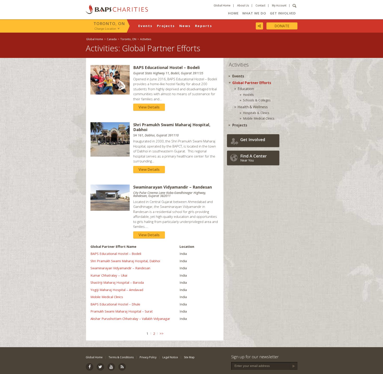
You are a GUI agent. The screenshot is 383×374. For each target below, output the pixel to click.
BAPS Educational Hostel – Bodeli (115, 253)
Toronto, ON (109, 23)
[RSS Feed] (122, 367)
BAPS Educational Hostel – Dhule (115, 304)
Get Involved (283, 13)
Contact (260, 5)
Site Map (189, 357)
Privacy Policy (148, 357)
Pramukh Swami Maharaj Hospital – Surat (121, 311)
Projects (166, 26)
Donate (282, 26)
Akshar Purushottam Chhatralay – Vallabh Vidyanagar (130, 318)
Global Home (222, 5)
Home (233, 13)
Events (145, 26)
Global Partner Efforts (251, 82)
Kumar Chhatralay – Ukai (108, 275)
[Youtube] (111, 367)
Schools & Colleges (257, 100)
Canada (112, 39)
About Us (243, 5)
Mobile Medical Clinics (106, 297)
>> (162, 333)
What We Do (254, 13)
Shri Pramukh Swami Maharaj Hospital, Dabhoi (125, 261)
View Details (149, 107)
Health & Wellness (253, 106)
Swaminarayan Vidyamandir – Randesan (120, 268)
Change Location (105, 28)
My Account (279, 5)
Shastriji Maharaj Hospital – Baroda (117, 282)
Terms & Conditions (121, 357)
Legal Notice (170, 357)
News (185, 26)
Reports (203, 26)
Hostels (248, 95)
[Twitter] (100, 367)
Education (246, 88)
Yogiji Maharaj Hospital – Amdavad (116, 289)
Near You (253, 157)
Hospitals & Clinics (256, 113)
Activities (145, 39)
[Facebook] (89, 367)
